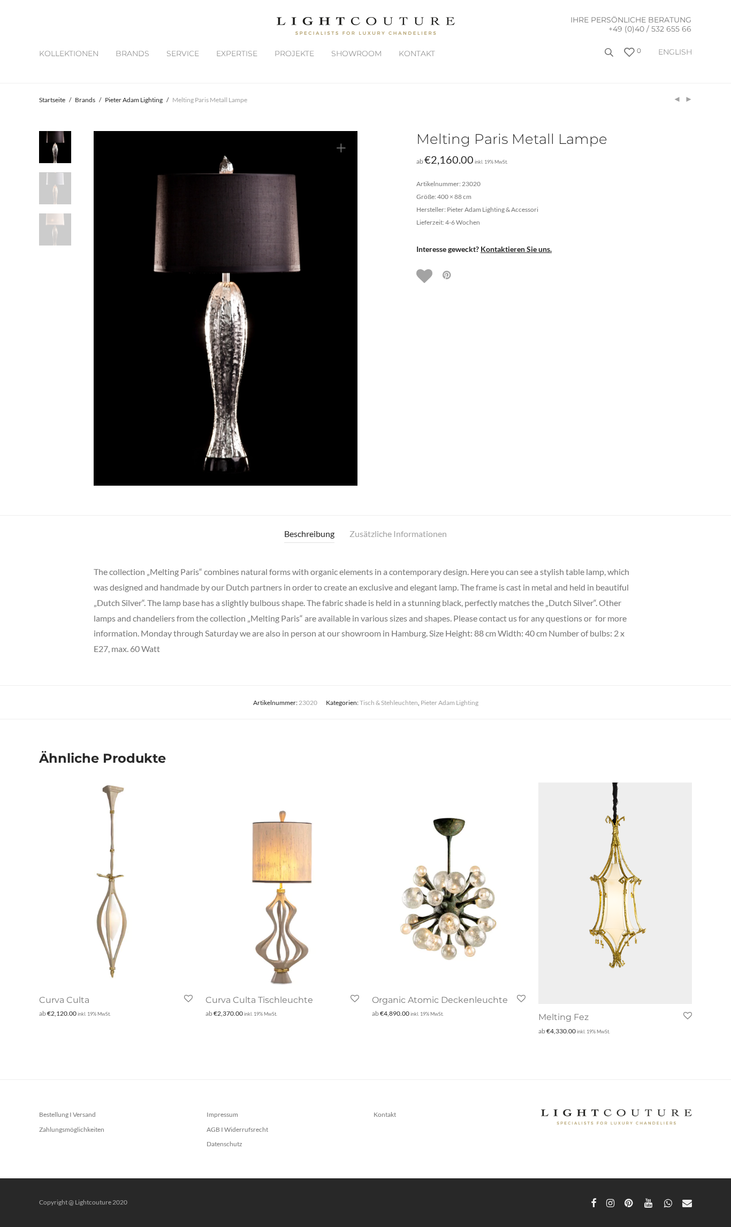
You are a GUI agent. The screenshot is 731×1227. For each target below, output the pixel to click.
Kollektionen (68, 53)
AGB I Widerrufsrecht (237, 1129)
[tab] (309, 534)
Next (343, 308)
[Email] (687, 1202)
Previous (108, 308)
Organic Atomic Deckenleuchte (440, 1000)
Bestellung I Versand (67, 1114)
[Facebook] (593, 1202)
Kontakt (417, 53)
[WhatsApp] (668, 1202)
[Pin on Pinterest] (447, 275)
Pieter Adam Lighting (134, 100)
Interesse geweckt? (484, 249)
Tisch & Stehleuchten (389, 703)
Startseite (52, 100)
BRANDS (132, 53)
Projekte (294, 53)
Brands (85, 100)
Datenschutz (224, 1144)
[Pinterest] (629, 1202)
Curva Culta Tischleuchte (259, 1000)
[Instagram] (610, 1202)
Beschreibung (309, 533)
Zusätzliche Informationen (398, 533)
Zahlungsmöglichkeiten (71, 1129)
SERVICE (182, 53)
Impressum (222, 1114)
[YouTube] (649, 1202)
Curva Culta (64, 1000)
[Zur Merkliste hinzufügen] (425, 276)
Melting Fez (563, 1017)
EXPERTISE (236, 53)
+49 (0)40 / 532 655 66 (649, 29)
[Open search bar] (610, 56)
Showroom (356, 53)
